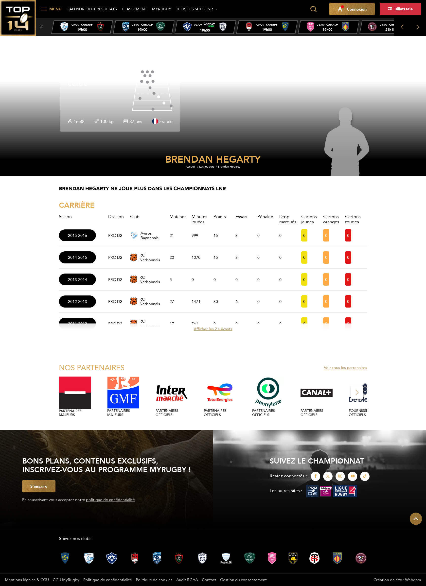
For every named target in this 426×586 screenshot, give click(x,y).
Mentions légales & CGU (27, 580)
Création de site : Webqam (397, 579)
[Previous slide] (402, 27)
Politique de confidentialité (107, 580)
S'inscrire (38, 486)
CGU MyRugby (66, 580)
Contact (209, 580)
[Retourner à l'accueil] (18, 17)
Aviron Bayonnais (150, 235)
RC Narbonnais (150, 257)
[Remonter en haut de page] (416, 519)
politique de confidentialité (110, 499)
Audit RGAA (187, 580)
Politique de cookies (154, 580)
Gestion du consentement (243, 579)
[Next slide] (418, 27)
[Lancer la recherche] (313, 9)
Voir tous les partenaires (345, 367)
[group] (82, 27)
